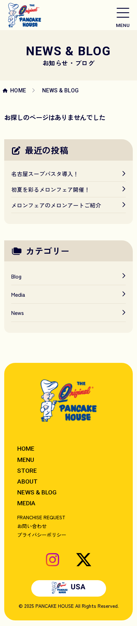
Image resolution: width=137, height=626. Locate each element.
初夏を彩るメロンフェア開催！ (50, 189)
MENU (25, 459)
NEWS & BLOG (37, 492)
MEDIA (26, 503)
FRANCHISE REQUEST (41, 517)
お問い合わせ (32, 525)
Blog (16, 276)
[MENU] (123, 12)
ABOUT (27, 481)
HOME (18, 90)
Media (18, 294)
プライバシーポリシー (41, 534)
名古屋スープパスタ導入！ (45, 173)
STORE (27, 470)
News (17, 312)
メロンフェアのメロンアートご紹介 (56, 205)
